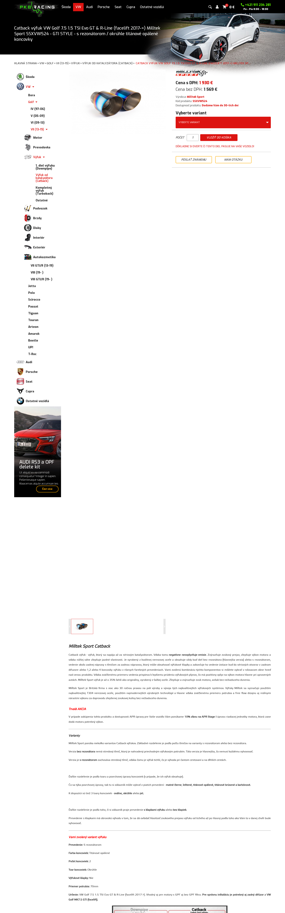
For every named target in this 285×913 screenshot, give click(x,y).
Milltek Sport (195, 97)
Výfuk (76, 63)
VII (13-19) (63, 63)
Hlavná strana (26, 63)
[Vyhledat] (210, 7)
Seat (118, 7)
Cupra (131, 7)
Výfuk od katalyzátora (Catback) (108, 63)
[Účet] (217, 7)
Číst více (47, 489)
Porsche (104, 7)
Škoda (66, 7)
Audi (89, 7)
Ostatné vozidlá (152, 7)
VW (78, 7)
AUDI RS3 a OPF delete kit (36, 464)
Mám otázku (233, 160)
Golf (51, 63)
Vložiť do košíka (218, 137)
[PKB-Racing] (36, 8)
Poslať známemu (193, 160)
